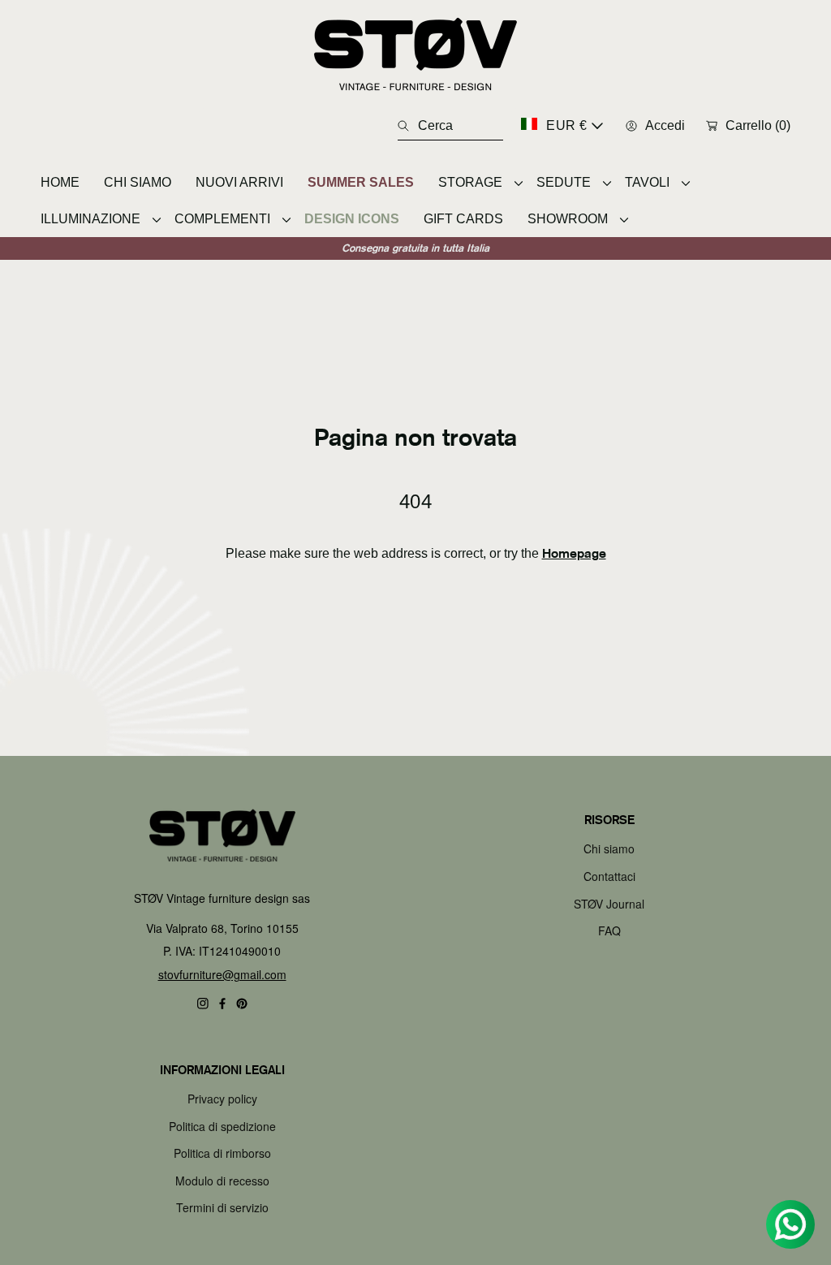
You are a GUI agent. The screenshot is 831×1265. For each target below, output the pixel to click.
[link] (475, 182)
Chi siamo (609, 848)
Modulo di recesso (222, 1180)
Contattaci (609, 876)
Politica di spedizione (222, 1126)
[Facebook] (222, 1003)
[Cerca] (408, 125)
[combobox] (450, 125)
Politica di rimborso (222, 1153)
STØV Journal (609, 904)
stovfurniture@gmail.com (222, 974)
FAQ (609, 930)
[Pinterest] (242, 1003)
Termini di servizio (222, 1207)
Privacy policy (222, 1098)
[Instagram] (203, 1003)
